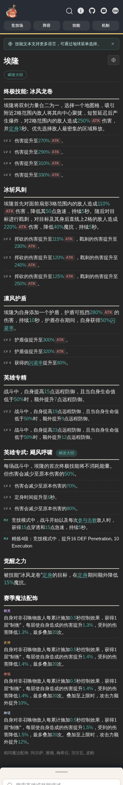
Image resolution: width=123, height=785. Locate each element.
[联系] (104, 10)
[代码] (92, 10)
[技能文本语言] (113, 60)
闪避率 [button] (36, 362)
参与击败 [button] (87, 520)
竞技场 (17, 25)
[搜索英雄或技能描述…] (69, 10)
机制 (105, 25)
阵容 (46, 25)
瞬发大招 (15, 75)
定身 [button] (14, 128)
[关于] (81, 10)
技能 (76, 25)
